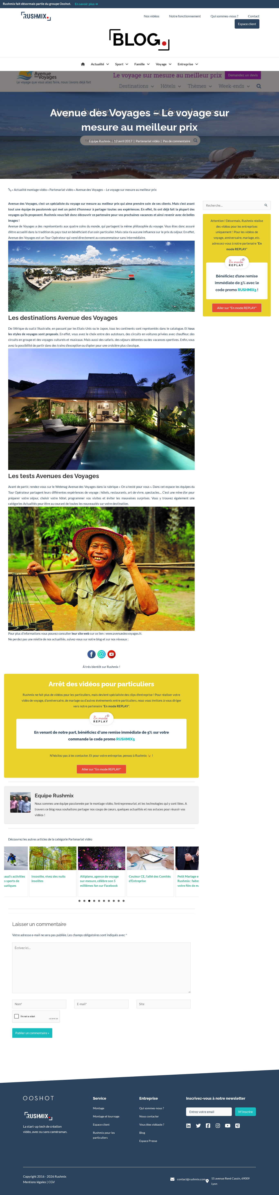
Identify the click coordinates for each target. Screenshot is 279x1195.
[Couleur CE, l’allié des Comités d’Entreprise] (106, 872)
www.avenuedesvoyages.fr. (124, 633)
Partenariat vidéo (148, 141)
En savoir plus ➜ (86, 4)
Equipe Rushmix (99, 141)
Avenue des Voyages (22, 203)
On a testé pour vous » (136, 486)
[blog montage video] (83, 64)
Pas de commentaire (176, 141)
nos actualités (56, 639)
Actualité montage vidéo (30, 189)
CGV (51, 1182)
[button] (79, 901)
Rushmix (50, 215)
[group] (106, 871)
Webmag (61, 486)
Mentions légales (34, 1182)
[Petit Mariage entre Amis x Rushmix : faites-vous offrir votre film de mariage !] (154, 872)
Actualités (30, 503)
